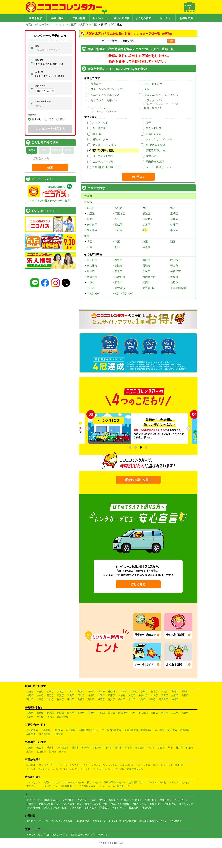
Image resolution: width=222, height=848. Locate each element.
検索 (171, 41)
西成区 (118, 224)
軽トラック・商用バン (104, 100)
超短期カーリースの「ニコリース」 (89, 834)
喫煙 (62, 119)
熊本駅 (50, 716)
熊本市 (62, 751)
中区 (117, 241)
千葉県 (134, 691)
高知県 (91, 699)
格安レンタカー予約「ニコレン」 (45, 24)
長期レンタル (94, 782)
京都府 (121, 695)
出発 (37, 46)
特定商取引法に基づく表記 (153, 821)
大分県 (142, 699)
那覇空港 (58, 734)
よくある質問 (143, 18)
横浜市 (75, 747)
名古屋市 (139, 747)
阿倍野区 (147, 219)
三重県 (164, 695)
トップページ (33, 799)
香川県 (70, 699)
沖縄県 (174, 699)
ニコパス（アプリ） (104, 161)
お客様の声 (186, 18)
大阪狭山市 (149, 288)
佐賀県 (111, 699)
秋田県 (70, 691)
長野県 (50, 695)
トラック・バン (153, 100)
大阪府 (73, 24)
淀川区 (146, 224)
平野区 (118, 230)
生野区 (91, 219)
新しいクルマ (139, 803)
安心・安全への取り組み (68, 803)
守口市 (174, 265)
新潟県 (60, 695)
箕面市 (146, 282)
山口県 (50, 699)
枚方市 (91, 271)
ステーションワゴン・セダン (108, 89)
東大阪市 (120, 288)
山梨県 (174, 691)
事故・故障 (90, 807)
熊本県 (131, 699)
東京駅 (80, 713)
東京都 (101, 691)
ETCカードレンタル (73, 782)
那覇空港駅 (63, 716)
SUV (147, 89)
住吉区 (174, 219)
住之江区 (92, 230)
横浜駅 (91, 713)
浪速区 (146, 213)
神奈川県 (112, 691)
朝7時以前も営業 (155, 145)
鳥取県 (174, 695)
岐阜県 (40, 695)
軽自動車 (96, 83)
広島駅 (29, 716)
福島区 (118, 208)
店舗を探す (35, 18)
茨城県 (144, 691)
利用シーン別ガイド (131, 799)
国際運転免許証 (155, 161)
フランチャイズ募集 (61, 821)
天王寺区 (120, 213)
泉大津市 (92, 265)
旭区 (117, 219)
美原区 (146, 247)
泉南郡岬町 (93, 293)
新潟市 (108, 747)
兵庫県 (111, 695)
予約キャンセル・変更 (55, 807)
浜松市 (128, 747)
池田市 (146, 260)
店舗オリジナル (153, 108)
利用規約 (146, 807)
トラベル (165, 18)
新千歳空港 (32, 730)
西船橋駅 (122, 713)
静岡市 (118, 747)
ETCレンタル (154, 133)
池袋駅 (60, 713)
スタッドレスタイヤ (179, 782)
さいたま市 (63, 747)
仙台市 (40, 747)
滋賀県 (131, 695)
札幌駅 (29, 713)
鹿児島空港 (44, 734)
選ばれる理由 (122, 18)
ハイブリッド (100, 122)
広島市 (29, 751)
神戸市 (179, 747)
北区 (94, 24)
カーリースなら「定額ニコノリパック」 (47, 834)
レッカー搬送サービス (159, 167)
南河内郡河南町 (124, 293)
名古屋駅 (143, 713)
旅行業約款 (176, 821)
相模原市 (96, 747)
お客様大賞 (170, 803)
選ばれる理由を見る (138, 480)
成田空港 (58, 730)
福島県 (91, 691)
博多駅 (40, 716)
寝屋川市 (120, 276)
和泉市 (118, 282)
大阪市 (84, 24)
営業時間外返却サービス (106, 167)
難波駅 (164, 713)
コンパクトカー (153, 83)
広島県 (40, 699)
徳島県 (60, 699)
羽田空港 (70, 730)
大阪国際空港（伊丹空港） (138, 730)
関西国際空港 (114, 730)
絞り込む (138, 176)
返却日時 (39, 72)
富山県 (70, 695)
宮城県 (60, 691)
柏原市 (174, 282)
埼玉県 (123, 691)
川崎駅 (101, 713)
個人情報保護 (82, 821)
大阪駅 (154, 713)
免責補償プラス (136, 782)
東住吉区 (92, 224)
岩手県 (50, 691)
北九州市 (41, 751)
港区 (172, 208)
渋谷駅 (70, 713)
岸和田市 (92, 260)
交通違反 (104, 807)
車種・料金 (57, 18)
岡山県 (29, 699)
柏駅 (133, 713)
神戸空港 (159, 730)
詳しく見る (138, 584)
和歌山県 (143, 695)
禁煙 (148, 122)
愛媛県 (80, 699)
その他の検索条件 (42, 101)
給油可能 (97, 133)
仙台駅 (40, 713)
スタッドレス (153, 128)
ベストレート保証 (87, 799)
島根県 (185, 695)
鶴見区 (174, 224)
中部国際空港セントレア (91, 730)
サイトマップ (119, 807)
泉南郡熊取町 (178, 288)
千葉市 (50, 747)
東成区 (174, 213)
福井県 (91, 695)
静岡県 (29, 695)
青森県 (40, 691)
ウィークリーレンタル (159, 139)
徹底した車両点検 (120, 803)
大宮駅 (111, 713)
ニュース (43, 821)
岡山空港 (172, 730)
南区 (89, 247)
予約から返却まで (108, 799)
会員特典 (31, 803)
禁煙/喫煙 (32, 115)
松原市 (174, 276)
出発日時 (39, 60)
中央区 (174, 230)
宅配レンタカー (101, 139)
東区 (145, 241)
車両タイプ (40, 86)
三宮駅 (174, 713)
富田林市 (92, 276)
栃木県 (154, 691)
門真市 (91, 288)
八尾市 (146, 271)
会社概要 (31, 821)
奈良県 (154, 695)
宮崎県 (152, 699)
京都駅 (185, 713)
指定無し (36, 119)
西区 (145, 208)
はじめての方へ (52, 799)
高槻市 (118, 265)
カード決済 (98, 128)
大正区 (91, 213)
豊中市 (118, 260)
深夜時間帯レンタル (157, 150)
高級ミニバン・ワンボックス (161, 94)
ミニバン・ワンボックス (105, 94)
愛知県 (185, 691)
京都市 (151, 747)
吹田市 (174, 260)
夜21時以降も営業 (103, 150)
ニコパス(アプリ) (48, 786)
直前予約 (151, 156)
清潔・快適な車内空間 (96, 803)
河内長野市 (149, 276)
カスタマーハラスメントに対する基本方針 (114, 821)
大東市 (91, 282)
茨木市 (118, 271)
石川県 (80, 695)
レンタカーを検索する (50, 128)
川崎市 (85, 747)
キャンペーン (100, 18)
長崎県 (121, 699)
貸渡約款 (133, 807)
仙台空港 (45, 730)
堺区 (89, 241)
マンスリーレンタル (104, 145)
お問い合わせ (33, 807)
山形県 (80, 691)
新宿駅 (50, 713)
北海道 (29, 691)
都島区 (91, 208)
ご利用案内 (78, 18)
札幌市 (29, 747)
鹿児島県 (163, 699)
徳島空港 (184, 730)
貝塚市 (146, 265)
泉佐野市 (175, 271)
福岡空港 (31, 734)
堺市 (86, 235)
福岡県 (101, 699)
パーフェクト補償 (102, 156)
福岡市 (52, 751)
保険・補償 (75, 807)
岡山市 (189, 747)
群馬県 (164, 691)
